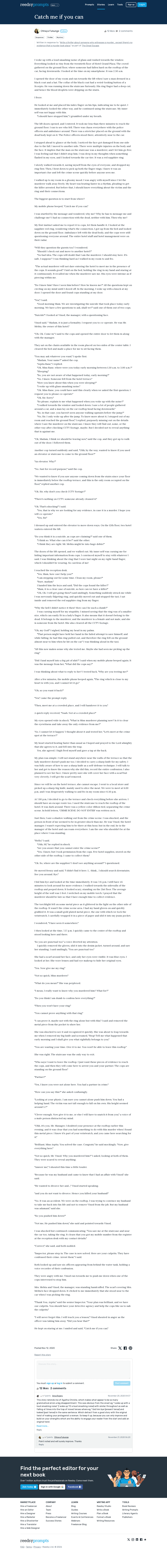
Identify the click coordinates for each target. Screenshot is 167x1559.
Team (48, 1510)
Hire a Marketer (27, 1517)
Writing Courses (79, 1513)
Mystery (60, 37)
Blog (73, 1506)
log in (59, 1383)
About (49, 1506)
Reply (39, 1430)
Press (48, 1513)
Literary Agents (130, 1513)
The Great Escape (90, 45)
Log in (142, 5)
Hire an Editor (27, 1510)
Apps (53, 5)
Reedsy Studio (104, 1506)
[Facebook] (141, 1539)
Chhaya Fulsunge (61, 1437)
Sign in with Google (51, 1487)
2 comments (125, 31)
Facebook (73, 1487)
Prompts (89, 4)
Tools (120, 4)
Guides (74, 1510)
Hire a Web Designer (30, 1528)
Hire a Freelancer (28, 1506)
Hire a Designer (27, 1513)
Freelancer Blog (79, 1524)
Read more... (43, 1426)
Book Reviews (129, 1506)
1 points (47, 1396)
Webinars (75, 1521)
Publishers (127, 1517)
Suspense (39, 37)
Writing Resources (106, 1521)
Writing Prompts (130, 1510)
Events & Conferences (82, 1517)
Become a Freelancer (56, 1517)
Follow (63, 31)
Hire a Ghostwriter (29, 1521)
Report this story (42, 1355)
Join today (27, 1487)
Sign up (131, 5)
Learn (111, 4)
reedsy (34, 4)
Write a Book (103, 1510)
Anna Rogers (57, 1396)
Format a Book (104, 1517)
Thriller (50, 37)
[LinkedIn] (137, 1539)
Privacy (37, 1547)
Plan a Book (102, 1513)
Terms (29, 1547)
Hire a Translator (28, 1524)
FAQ (22, 1547)
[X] (128, 1539)
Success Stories (53, 1521)
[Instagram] (132, 1539)
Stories (101, 4)
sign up (50, 1383)
